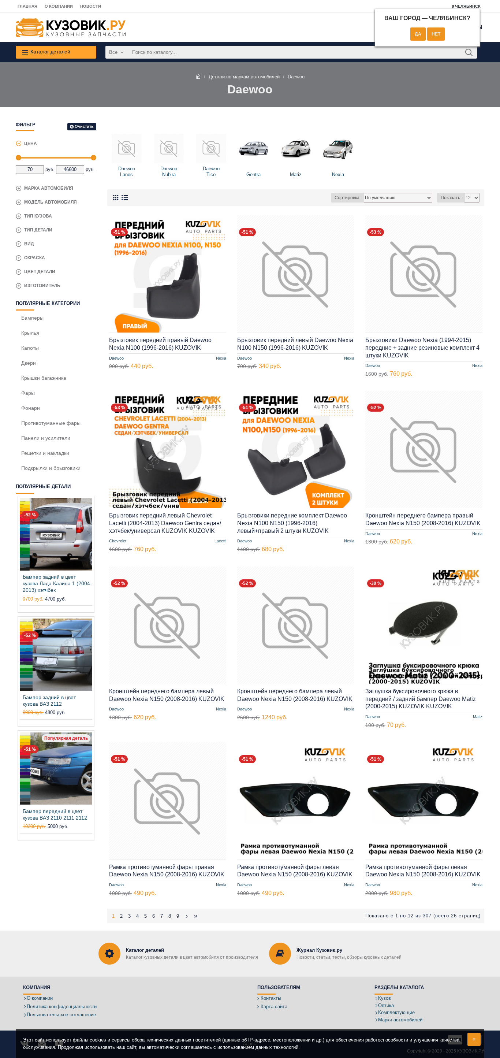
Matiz (477, 717)
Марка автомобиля (48, 188)
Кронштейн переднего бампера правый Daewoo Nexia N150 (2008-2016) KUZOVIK (423, 519)
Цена (30, 143)
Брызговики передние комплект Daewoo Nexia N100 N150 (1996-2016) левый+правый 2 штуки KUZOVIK (292, 523)
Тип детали (38, 230)
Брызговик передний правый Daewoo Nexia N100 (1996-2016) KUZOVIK (160, 344)
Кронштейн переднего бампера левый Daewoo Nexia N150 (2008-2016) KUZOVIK (166, 695)
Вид (29, 243)
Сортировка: (348, 197)
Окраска (34, 257)
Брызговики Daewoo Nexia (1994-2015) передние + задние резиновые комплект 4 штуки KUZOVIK (422, 348)
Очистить (84, 126)
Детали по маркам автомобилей (244, 76)
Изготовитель (42, 285)
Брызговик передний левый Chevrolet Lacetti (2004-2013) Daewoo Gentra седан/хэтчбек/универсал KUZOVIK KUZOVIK (165, 523)
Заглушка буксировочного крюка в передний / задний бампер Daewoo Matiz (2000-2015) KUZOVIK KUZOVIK (420, 699)
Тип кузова (38, 216)
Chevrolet (117, 541)
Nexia (221, 358)
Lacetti (220, 541)
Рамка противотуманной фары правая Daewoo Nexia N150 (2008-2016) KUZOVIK (166, 871)
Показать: (451, 197)
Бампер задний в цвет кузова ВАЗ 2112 (49, 700)
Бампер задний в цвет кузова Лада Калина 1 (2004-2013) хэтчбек (57, 583)
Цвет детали (39, 271)
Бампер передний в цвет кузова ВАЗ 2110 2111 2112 (55, 814)
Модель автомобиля (50, 202)
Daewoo (116, 358)
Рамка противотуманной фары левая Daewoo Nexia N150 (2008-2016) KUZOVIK (294, 871)
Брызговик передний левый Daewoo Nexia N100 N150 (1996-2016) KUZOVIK (295, 344)
